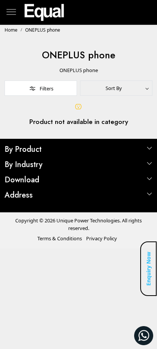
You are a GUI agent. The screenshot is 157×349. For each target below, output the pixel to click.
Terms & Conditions (59, 238)
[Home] (44, 12)
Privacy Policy (101, 238)
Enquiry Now (148, 269)
